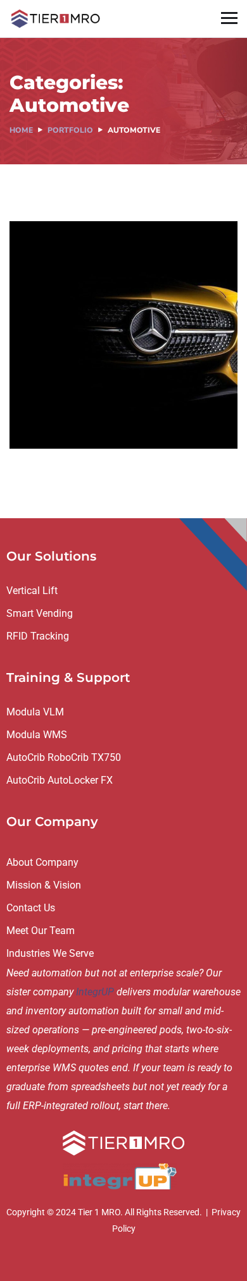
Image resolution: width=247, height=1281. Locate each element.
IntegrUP (95, 992)
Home (21, 130)
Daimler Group (77, 403)
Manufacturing (124, 422)
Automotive (54, 422)
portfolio (70, 130)
